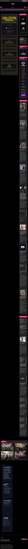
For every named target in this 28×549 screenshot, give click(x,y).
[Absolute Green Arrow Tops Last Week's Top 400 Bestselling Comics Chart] (22, 400)
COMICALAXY (9, 456)
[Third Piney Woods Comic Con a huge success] (22, 122)
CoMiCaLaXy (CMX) (5, 540)
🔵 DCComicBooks (7, 523)
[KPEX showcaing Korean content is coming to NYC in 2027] (22, 247)
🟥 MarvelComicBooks (7, 521)
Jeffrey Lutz (22, 234)
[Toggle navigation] (13, 7)
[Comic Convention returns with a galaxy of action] (22, 105)
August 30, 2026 (5, 456)
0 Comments (3, 457)
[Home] (1, 7)
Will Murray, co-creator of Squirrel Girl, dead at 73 (7, 454)
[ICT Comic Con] (22, 213)
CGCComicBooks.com (23, 43)
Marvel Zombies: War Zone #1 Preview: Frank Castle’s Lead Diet (20, 445)
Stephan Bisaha (22, 384)
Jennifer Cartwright (23, 328)
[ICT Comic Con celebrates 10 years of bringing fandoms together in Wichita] (22, 292)
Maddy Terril (22, 298)
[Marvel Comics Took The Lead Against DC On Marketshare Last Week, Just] (22, 420)
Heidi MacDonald (23, 253)
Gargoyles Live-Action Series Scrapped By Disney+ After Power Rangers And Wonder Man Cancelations (6, 446)
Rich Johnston (22, 366)
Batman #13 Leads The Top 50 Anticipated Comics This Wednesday (20, 454)
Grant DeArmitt (22, 199)
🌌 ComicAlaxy (6, 520)
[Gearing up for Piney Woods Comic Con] (22, 267)
